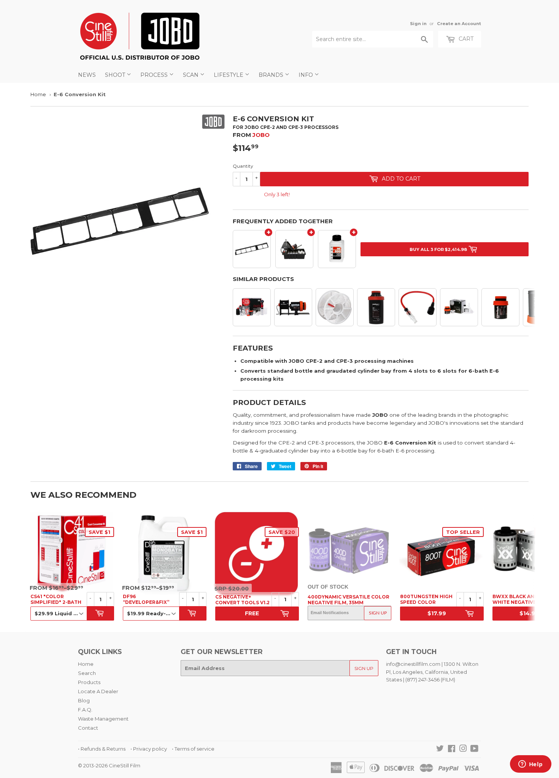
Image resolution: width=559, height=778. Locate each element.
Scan (191, 74)
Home (38, 94)
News (87, 74)
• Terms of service (193, 749)
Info (306, 74)
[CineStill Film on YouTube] (474, 749)
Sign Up (378, 613)
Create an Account (459, 23)
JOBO (261, 134)
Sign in (418, 23)
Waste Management (103, 719)
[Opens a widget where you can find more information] (530, 764)
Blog (84, 700)
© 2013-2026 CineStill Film (109, 765)
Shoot (116, 74)
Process (154, 74)
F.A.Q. (85, 710)
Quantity (243, 166)
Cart (465, 38)
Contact (88, 728)
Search (87, 673)
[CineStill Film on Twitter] (440, 749)
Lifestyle (229, 74)
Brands (272, 74)
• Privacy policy (148, 749)
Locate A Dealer (98, 691)
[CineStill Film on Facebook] (452, 749)
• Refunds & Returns (101, 749)
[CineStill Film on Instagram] (463, 749)
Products (89, 682)
